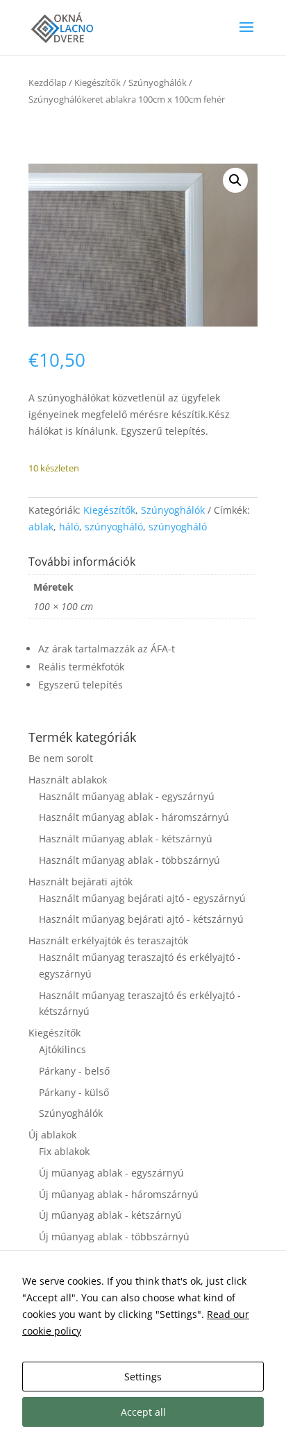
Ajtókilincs (62, 1049)
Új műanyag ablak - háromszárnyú (119, 1194)
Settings (143, 1376)
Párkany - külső (74, 1092)
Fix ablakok (64, 1151)
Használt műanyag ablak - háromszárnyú (134, 817)
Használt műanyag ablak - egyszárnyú (126, 796)
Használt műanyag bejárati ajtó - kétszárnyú (141, 919)
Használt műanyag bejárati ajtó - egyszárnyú (142, 898)
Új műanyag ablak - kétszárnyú (110, 1215)
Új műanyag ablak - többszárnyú (114, 1236)
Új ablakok (52, 1134)
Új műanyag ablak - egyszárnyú (111, 1172)
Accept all (143, 1411)
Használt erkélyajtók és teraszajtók (108, 940)
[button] (235, 180)
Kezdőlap (47, 82)
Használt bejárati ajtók (80, 881)
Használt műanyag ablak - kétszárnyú (125, 838)
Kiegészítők (97, 82)
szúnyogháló (114, 526)
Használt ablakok (67, 779)
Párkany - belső (74, 1070)
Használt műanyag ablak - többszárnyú (129, 860)
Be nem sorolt (60, 758)
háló (69, 526)
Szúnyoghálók (157, 82)
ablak (40, 526)
